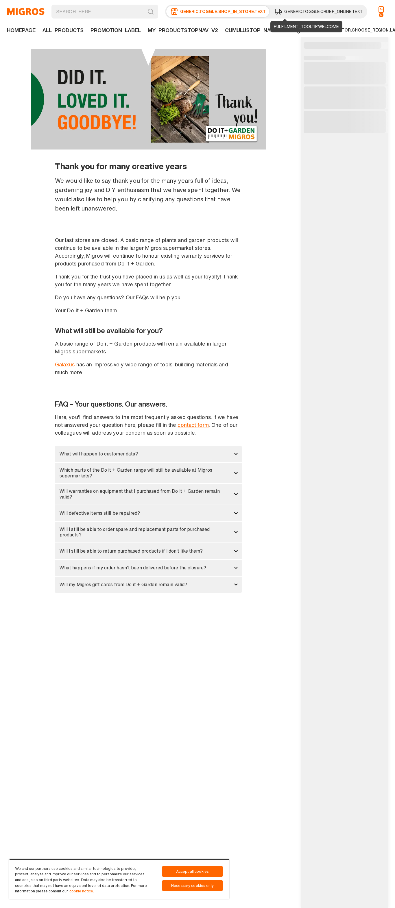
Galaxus (65, 364)
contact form (193, 425)
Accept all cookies (192, 871)
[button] (148, 454)
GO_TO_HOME (26, 11)
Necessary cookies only (192, 885)
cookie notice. (81, 891)
